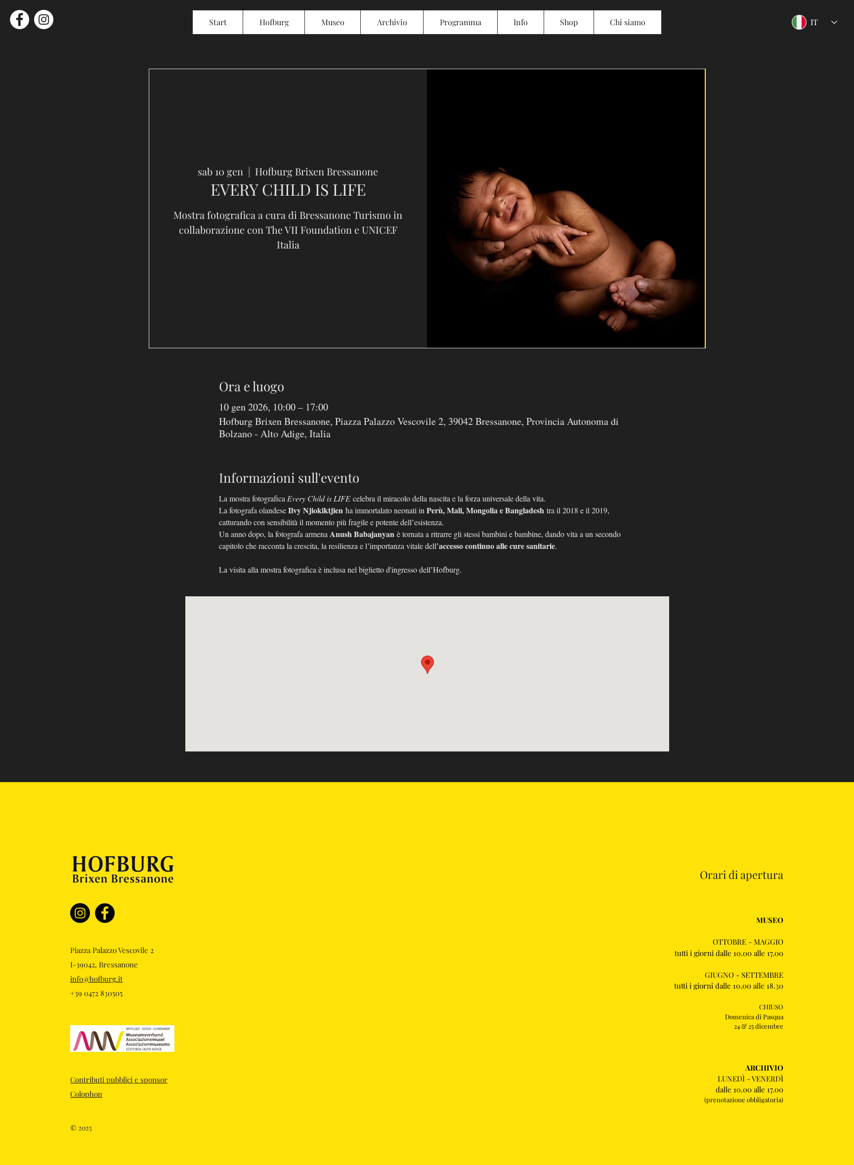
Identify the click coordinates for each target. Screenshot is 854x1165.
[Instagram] (80, 913)
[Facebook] (105, 913)
